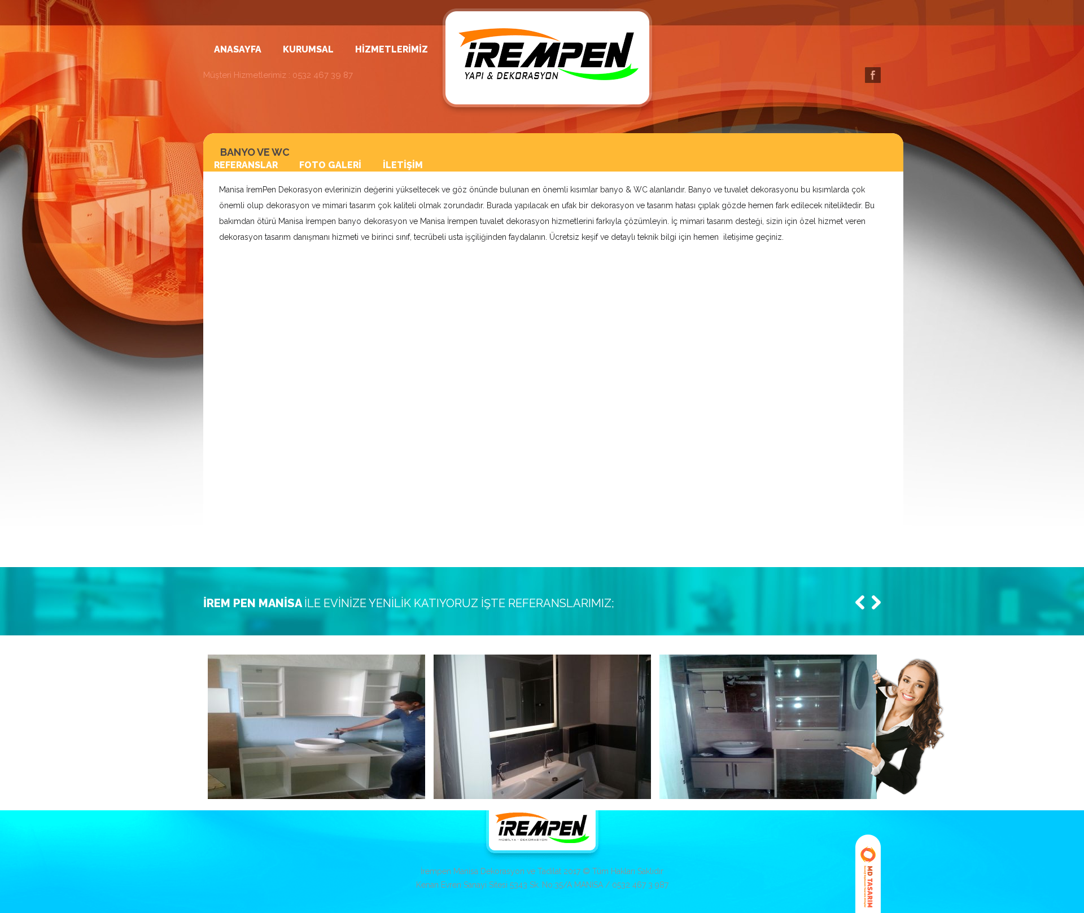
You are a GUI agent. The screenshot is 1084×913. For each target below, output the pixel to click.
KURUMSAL (308, 49)
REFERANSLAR (246, 165)
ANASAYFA (237, 49)
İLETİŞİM (403, 165)
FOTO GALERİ (330, 165)
